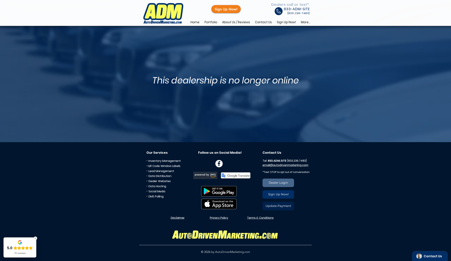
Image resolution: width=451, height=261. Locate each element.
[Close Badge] (35, 238)
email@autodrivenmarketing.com (285, 165)
